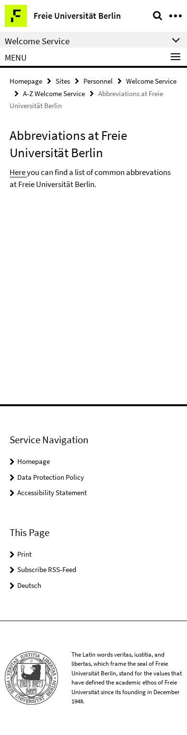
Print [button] (24, 554)
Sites (63, 81)
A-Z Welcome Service (54, 93)
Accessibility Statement (52, 492)
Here (18, 172)
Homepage (26, 81)
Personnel (98, 81)
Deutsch (29, 585)
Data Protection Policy (50, 477)
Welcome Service (151, 81)
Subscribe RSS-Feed (46, 569)
